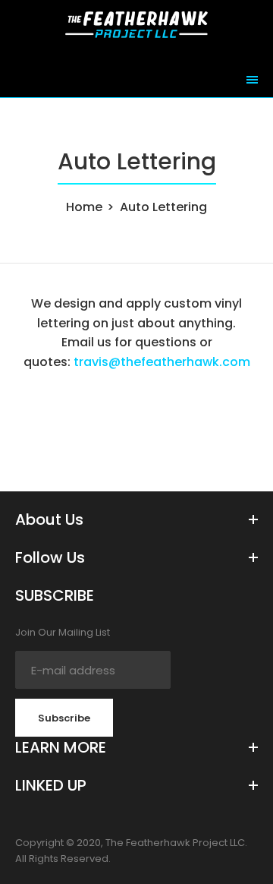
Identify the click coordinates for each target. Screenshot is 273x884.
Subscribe (64, 718)
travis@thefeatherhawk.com (162, 362)
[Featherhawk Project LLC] (136, 34)
